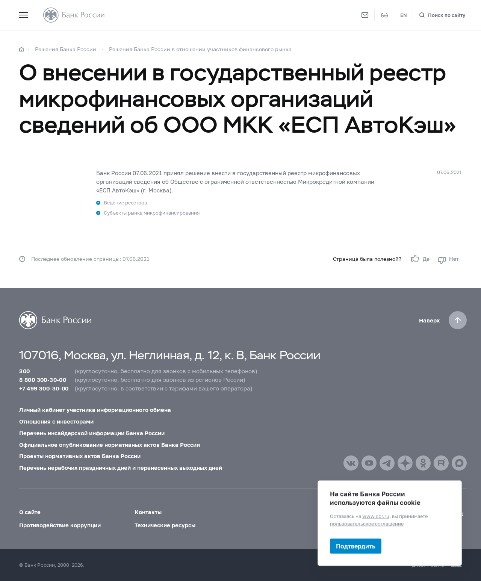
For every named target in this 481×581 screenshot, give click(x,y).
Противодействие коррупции (60, 525)
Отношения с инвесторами (56, 421)
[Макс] (459, 463)
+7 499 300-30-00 (43, 388)
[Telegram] (387, 463)
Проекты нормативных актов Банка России (80, 455)
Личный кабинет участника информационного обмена (95, 409)
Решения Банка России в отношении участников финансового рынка (200, 49)
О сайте (30, 511)
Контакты (148, 511)
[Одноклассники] (423, 463)
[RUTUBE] (441, 463)
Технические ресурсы (165, 525)
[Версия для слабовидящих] (384, 15)
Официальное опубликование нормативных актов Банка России (109, 444)
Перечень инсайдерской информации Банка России (92, 433)
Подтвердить (355, 545)
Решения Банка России (65, 49)
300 (24, 371)
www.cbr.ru (375, 516)
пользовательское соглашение (367, 523)
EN (403, 15)
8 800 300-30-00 (42, 379)
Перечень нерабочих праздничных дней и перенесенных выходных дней (120, 467)
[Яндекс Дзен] (405, 463)
